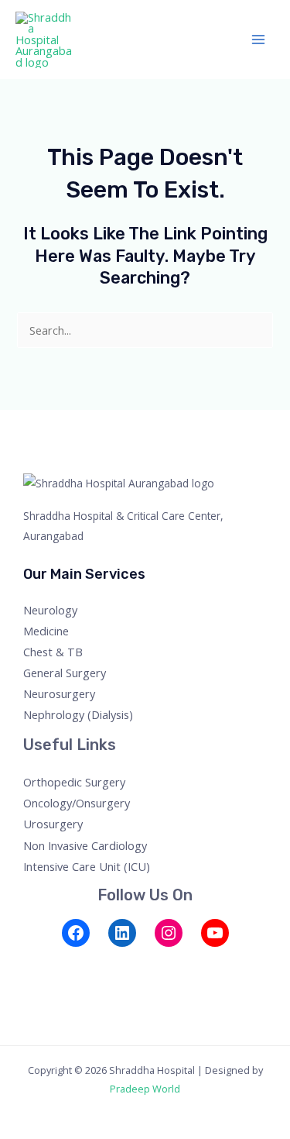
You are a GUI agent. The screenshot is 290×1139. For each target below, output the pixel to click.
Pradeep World (145, 1089)
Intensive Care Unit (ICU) (86, 866)
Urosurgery (53, 823)
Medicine (46, 630)
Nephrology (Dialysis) (78, 714)
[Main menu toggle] (258, 39)
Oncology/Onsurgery (76, 802)
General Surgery (64, 672)
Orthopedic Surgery (74, 782)
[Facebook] (76, 933)
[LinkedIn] (122, 933)
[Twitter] (54, 965)
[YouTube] (215, 933)
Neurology (50, 610)
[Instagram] (169, 933)
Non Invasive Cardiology (85, 845)
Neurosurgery (59, 693)
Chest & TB (53, 651)
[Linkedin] (117, 965)
